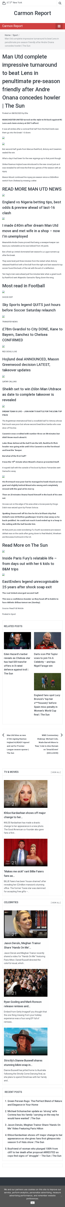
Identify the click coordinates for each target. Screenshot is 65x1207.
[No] (61, 1196)
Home (8, 35)
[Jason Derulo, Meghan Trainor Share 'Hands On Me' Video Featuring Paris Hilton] (25, 924)
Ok (32, 1203)
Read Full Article (16, 608)
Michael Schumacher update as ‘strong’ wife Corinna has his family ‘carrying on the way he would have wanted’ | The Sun (33, 1115)
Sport (15, 35)
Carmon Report (32, 13)
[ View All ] (56, 772)
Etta (26, 113)
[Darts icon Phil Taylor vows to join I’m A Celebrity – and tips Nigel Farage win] (47, 640)
